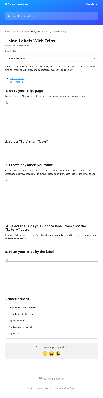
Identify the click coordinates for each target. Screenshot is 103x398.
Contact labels (17, 78)
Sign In (30, 388)
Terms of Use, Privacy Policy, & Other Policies (56, 388)
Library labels (16, 81)
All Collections (11, 31)
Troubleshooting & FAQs (32, 31)
